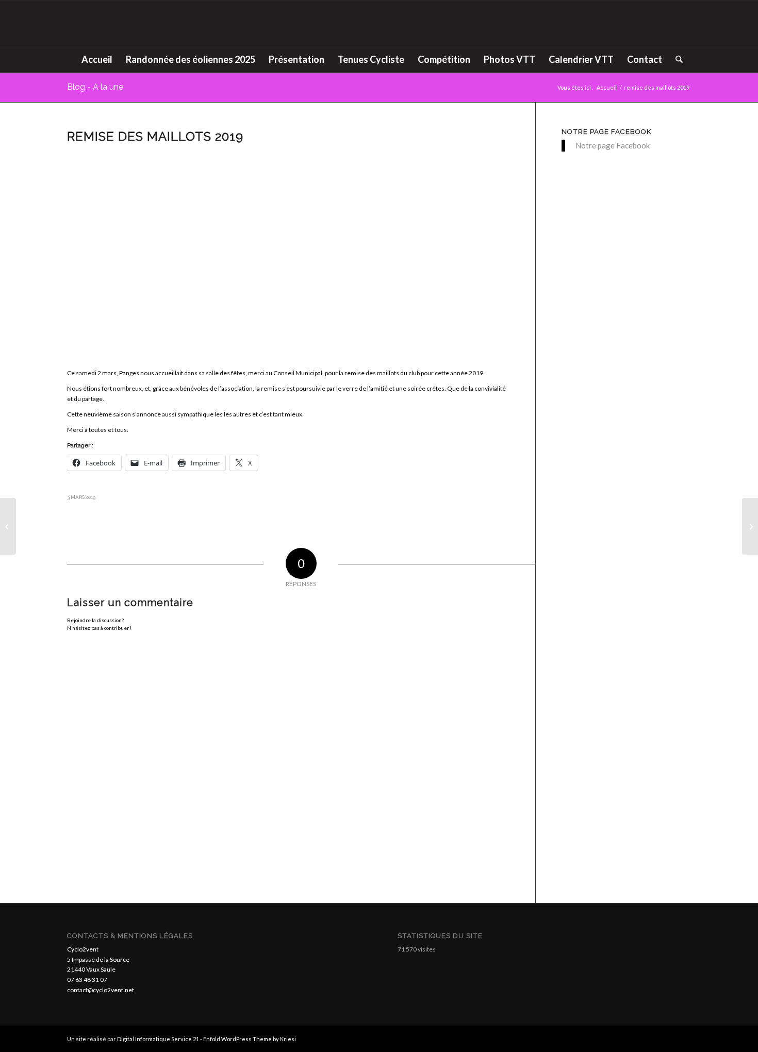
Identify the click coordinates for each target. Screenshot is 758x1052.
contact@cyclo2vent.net (100, 990)
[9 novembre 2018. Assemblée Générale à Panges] (8, 526)
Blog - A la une (95, 87)
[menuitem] (97, 59)
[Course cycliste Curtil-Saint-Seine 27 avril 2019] (750, 526)
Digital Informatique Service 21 (158, 1039)
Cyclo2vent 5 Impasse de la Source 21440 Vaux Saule (98, 959)
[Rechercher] (676, 59)
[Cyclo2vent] (379, 23)
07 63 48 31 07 (87, 979)
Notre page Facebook (606, 132)
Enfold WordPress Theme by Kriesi (249, 1039)
